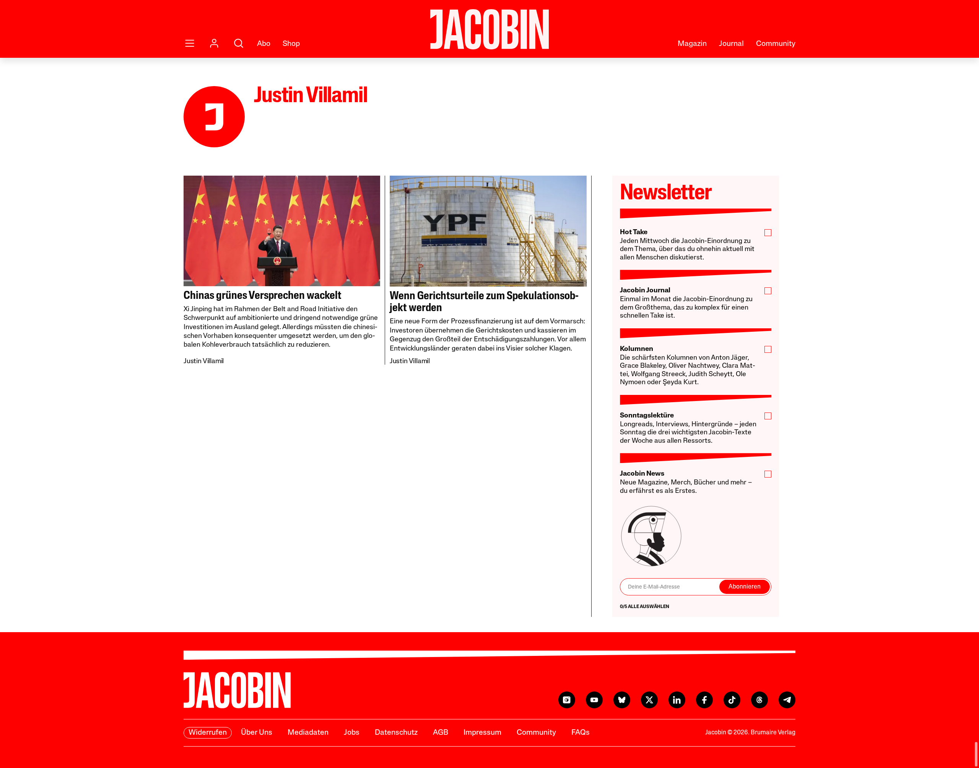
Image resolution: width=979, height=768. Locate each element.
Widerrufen (208, 733)
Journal (731, 44)
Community (775, 44)
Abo (263, 44)
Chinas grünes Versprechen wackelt (263, 296)
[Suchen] (239, 43)
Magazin (692, 44)
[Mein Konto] (214, 43)
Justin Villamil (204, 361)
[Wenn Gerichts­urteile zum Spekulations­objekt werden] (488, 231)
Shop (291, 44)
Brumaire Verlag (773, 733)
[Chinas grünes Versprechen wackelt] (282, 231)
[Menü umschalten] (190, 43)
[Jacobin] (489, 29)
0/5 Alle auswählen (644, 607)
